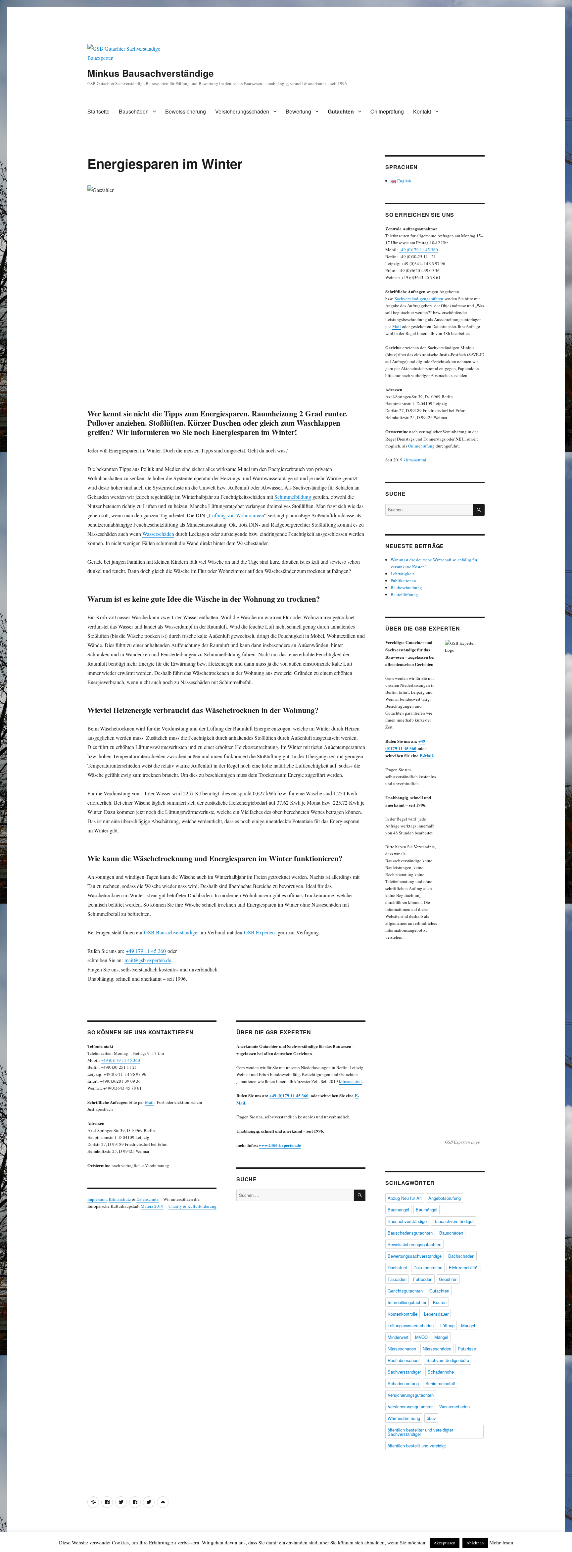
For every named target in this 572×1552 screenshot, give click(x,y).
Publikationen (403, 581)
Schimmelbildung (292, 496)
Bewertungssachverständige (415, 1256)
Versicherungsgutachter (410, 1406)
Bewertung (298, 111)
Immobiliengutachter (407, 1302)
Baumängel (426, 1209)
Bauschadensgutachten (410, 1233)
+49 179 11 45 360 (146, 950)
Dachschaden (461, 1256)
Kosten (440, 1302)
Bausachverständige (407, 1221)
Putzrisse (467, 1348)
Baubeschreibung (406, 587)
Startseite (98, 111)
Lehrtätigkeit (402, 574)
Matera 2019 (152, 1206)
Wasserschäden (158, 533)
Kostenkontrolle (402, 1314)
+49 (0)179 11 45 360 (120, 1060)
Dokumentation (427, 1267)
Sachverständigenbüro (447, 1360)
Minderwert (398, 1337)
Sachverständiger (404, 1372)
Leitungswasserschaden (411, 1325)
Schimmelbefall (440, 1383)
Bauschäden (134, 111)
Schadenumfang (403, 1383)
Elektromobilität (464, 1267)
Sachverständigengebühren (419, 299)
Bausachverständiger (453, 1221)
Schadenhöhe (441, 1372)
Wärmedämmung (404, 1418)
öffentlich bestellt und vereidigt (417, 1445)
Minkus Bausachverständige (150, 73)
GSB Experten (259, 932)
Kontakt (422, 111)
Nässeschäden (437, 1348)
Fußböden (422, 1279)
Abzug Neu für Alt (405, 1198)
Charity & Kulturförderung (192, 1206)
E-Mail (426, 755)
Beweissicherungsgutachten (414, 1244)
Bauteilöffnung (404, 594)
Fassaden (397, 1279)
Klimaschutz (120, 1199)
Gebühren (448, 1279)
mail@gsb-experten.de (147, 960)
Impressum (97, 1199)
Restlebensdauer (404, 1360)
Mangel (468, 1325)
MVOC (421, 1337)
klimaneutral (350, 1081)
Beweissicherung (185, 111)
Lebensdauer (436, 1314)
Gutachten (341, 111)
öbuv (431, 1418)
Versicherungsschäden (242, 111)
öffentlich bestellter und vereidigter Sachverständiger (420, 1432)
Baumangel (398, 1209)
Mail (149, 1102)
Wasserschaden (454, 1406)
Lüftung (447, 1325)
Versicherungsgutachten (411, 1395)
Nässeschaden (402, 1348)
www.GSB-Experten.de (280, 1145)
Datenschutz (147, 1199)
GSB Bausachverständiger (171, 932)
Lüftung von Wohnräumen (236, 515)
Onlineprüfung (387, 111)
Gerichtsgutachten (405, 1291)
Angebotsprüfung (444, 1198)
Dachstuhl (397, 1267)
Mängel (441, 1337)
